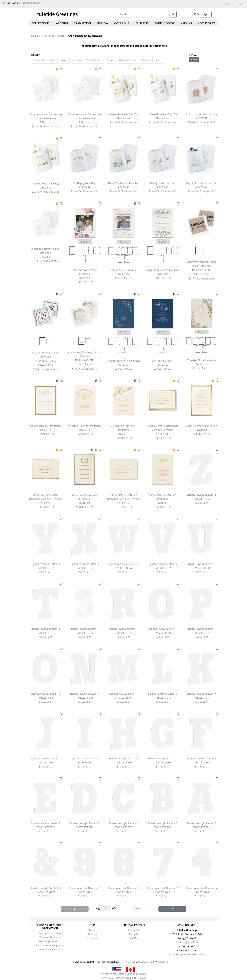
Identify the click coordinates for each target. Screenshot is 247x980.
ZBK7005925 (163, 118)
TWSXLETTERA (201, 827)
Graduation (82, 23)
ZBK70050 (45, 187)
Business (142, 23)
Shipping (92, 934)
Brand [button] (158, 60)
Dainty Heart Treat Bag (162, 183)
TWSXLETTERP (201, 633)
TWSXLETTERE (45, 827)
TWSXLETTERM (123, 697)
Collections (41, 23)
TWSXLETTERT (45, 633)
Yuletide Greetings (57, 14)
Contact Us (134, 930)
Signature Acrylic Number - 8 (123, 888)
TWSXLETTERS (84, 633)
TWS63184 (124, 434)
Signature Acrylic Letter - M (124, 693)
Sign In (229, 4)
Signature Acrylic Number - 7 (162, 888)
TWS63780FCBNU (84, 360)
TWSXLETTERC (123, 827)
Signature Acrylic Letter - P (201, 629)
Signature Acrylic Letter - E (45, 823)
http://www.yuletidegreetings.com (187, 954)
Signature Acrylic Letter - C (123, 823)
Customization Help (50, 933)
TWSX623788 (123, 892)
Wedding (61, 23)
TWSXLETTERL (162, 697)
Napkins (186, 23)
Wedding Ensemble (49, 949)
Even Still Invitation (162, 360)
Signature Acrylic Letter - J (45, 758)
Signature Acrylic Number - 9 (84, 888)
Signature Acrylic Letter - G (162, 758)
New (193, 59)
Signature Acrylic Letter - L (162, 693)
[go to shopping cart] (207, 14)
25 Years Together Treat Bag (162, 114)
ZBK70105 (84, 122)
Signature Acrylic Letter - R (123, 629)
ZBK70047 (84, 187)
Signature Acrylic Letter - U (201, 564)
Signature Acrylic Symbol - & (45, 888)
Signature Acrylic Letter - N (84, 693)
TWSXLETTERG (162, 762)
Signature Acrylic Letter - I (84, 758)
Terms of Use (129, 962)
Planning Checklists (50, 941)
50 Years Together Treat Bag (123, 114)
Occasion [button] (76, 60)
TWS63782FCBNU (201, 270)
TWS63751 (163, 364)
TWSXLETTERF (201, 762)
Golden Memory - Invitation (45, 426)
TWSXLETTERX (84, 568)
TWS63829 (163, 274)
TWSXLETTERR (123, 633)
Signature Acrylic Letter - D (84, 823)
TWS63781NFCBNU (45, 360)
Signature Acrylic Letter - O (45, 693)
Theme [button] (110, 60)
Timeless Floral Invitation (201, 360)
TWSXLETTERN (84, 697)
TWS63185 (85, 430)
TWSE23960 (45, 503)
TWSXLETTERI (84, 762)
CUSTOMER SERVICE (30, 3)
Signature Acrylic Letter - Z (201, 494)
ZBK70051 (201, 118)
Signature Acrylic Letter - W (123, 564)
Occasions (121, 23)
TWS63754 (124, 364)
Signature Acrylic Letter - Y (45, 564)
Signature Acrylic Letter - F (201, 758)
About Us (134, 934)
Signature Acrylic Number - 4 (201, 888)
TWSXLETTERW (123, 568)
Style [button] (52, 60)
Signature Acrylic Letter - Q (162, 629)
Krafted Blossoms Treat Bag (201, 114)
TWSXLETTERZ (201, 499)
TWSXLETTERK (201, 697)
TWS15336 (202, 430)
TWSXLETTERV (162, 568)
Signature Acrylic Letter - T (45, 629)
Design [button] (63, 60)
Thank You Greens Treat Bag (123, 183)
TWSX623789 (84, 892)
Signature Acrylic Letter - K (201, 693)
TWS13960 (85, 503)
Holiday (102, 23)
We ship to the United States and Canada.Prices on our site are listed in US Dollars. (123, 976)
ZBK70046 (123, 187)
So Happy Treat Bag (84, 183)
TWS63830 (124, 274)
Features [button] (145, 60)
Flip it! (84, 241)
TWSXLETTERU (201, 568)
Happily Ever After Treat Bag (201, 183)
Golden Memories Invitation (201, 426)
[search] (173, 14)
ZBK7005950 (124, 118)
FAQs (92, 930)
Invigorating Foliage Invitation (162, 270)
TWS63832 (85, 278)
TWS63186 (46, 430)
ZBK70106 (45, 122)
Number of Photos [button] (127, 60)
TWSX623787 (162, 892)
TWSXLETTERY (45, 568)
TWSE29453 (123, 503)
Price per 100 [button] (38, 60)
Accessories (206, 23)
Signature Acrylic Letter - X (84, 564)
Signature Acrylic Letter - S (84, 629)
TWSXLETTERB (162, 827)
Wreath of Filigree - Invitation (84, 426)
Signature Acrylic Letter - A (201, 823)
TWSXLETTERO (45, 697)
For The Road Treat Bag (45, 183)
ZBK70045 (162, 187)
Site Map (134, 938)
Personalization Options (49, 945)
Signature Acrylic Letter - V (162, 564)
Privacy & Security (146, 962)
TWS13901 (163, 503)
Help (238, 4)
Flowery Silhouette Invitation (123, 360)
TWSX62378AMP (45, 892)
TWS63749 (202, 364)
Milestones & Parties (53, 35)
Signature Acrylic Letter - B (162, 823)
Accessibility (163, 962)
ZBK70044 (201, 187)
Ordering (92, 938)
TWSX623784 (201, 892)
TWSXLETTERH (123, 762)
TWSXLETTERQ (162, 633)
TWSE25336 (162, 434)
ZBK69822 (45, 257)
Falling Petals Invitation (124, 270)
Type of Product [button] (94, 60)
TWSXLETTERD (84, 827)
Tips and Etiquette (49, 937)
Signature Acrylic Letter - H (123, 758)
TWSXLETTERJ (45, 762)
